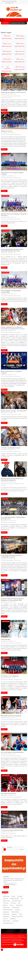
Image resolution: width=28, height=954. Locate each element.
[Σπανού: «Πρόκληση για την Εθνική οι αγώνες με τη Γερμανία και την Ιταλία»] (14, 316)
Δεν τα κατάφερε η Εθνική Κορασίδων (12, 752)
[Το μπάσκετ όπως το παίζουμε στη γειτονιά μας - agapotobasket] (14, 11)
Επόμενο (21, 849)
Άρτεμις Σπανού (6, 900)
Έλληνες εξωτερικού (16, 900)
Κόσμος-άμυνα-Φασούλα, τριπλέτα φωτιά (13, 92)
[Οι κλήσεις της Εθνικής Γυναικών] (14, 436)
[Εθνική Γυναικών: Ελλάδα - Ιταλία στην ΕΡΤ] (14, 400)
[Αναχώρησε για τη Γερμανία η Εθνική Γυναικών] (14, 162)
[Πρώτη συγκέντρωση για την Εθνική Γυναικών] (14, 360)
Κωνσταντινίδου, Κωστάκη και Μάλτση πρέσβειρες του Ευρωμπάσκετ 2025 (12, 599)
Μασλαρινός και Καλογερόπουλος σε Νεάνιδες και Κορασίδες (12, 479)
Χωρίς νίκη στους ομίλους (8, 793)
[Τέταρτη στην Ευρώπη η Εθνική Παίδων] (14, 819)
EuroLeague (8, 1)
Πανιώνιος (5, 918)
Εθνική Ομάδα (14, 1)
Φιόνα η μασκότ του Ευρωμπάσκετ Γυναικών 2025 (11, 291)
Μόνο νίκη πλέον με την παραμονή (11, 715)
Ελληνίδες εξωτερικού (8, 909)
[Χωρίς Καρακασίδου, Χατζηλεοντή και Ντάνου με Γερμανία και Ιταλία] (14, 238)
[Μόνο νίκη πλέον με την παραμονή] (14, 705)
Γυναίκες (4, 95)
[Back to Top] (2, 950)
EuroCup (11, 1)
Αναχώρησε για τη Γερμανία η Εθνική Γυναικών (12, 173)
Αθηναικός (5, 905)
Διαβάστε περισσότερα (7, 38)
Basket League (4, 1)
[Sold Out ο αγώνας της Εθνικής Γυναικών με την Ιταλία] (14, 203)
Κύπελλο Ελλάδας (15, 912)
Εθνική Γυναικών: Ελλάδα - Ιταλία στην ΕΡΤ (13, 411)
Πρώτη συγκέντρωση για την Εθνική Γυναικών (11, 372)
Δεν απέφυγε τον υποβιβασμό (10, 676)
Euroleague (19, 896)
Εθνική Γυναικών (5, 74)
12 (14, 849)
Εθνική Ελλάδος (17, 95)
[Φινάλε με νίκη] (14, 629)
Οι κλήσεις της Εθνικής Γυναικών (10, 448)
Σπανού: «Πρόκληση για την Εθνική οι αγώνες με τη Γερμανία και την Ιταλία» (13, 327)
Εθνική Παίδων (5, 812)
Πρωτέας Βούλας (6, 920)
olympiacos (5, 898)
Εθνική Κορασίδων (5, 621)
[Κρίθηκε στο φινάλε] (14, 120)
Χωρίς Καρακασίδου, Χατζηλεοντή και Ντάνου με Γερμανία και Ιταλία (12, 250)
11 (10, 849)
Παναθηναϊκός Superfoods (17, 916)
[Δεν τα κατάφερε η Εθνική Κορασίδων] (14, 741)
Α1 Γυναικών (5, 903)
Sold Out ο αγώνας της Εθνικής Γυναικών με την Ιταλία (14, 214)
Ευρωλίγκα (17, 909)
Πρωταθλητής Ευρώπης (8, 923)
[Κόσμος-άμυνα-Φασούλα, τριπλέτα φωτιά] (14, 81)
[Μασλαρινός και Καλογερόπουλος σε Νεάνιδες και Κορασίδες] (14, 469)
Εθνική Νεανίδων (5, 462)
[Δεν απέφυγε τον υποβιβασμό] (14, 665)
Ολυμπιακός (14, 914)
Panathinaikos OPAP (14, 898)
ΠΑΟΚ (20, 914)
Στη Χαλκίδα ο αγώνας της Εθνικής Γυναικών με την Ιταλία (11, 556)
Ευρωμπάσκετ (6, 912)
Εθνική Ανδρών (13, 522)
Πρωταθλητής (16, 920)
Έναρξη (3, 847)
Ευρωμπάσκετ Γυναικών (6, 97)
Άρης (22, 898)
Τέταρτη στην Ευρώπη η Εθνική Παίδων (12, 830)
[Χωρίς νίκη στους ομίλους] (14, 783)
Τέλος (3, 851)
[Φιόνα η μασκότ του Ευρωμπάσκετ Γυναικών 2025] (14, 280)
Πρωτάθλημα (12, 918)
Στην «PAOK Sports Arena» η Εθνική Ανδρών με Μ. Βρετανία (13, 518)
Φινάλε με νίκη (5, 639)
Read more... (4, 149)
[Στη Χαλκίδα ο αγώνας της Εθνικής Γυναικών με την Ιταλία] (14, 545)
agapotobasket (4, 94)
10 (7, 849)
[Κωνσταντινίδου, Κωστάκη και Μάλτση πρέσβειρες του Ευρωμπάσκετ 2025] (14, 588)
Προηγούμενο (10, 847)
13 (17, 849)
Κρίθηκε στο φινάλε (6, 131)
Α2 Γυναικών (13, 903)
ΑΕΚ (19, 903)
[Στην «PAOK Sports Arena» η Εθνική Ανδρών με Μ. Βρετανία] (14, 506)
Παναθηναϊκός (6, 916)
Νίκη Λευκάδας (6, 914)
